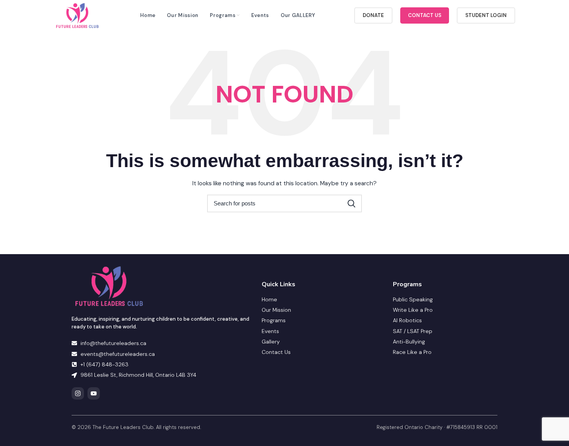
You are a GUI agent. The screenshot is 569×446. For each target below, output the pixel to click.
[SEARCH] (351, 203)
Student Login (486, 15)
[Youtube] (93, 393)
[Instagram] (78, 393)
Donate (373, 15)
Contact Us (424, 15)
